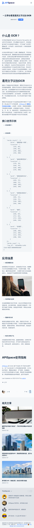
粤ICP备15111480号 (22, 524)
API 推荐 (21, 19)
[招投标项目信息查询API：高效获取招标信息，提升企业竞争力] (17, 442)
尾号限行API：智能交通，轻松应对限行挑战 (14, 480)
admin (24, 378)
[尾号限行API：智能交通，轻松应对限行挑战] (17, 469)
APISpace (22, 104)
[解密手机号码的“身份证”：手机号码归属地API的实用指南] (17, 415)
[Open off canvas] (31, 3)
